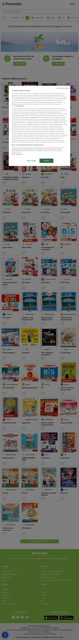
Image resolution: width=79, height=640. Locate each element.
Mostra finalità (31, 160)
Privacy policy (20, 106)
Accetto (46, 160)
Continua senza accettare (62, 88)
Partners (35, 117)
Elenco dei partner (17, 154)
